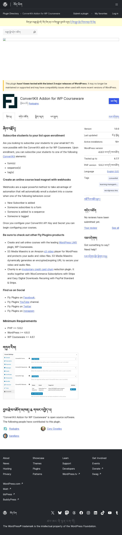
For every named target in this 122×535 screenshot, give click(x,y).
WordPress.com (13, 483)
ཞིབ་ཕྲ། (9, 116)
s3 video (49, 251)
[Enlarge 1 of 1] (74, 356)
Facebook (29, 297)
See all (115, 227)
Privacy (7, 474)
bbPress (9, 494)
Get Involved (99, 458)
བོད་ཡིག (13, 512)
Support (66, 463)
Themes (37, 463)
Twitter (27, 306)
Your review (90, 227)
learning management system (109, 184)
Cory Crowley (54, 428)
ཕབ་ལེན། (114, 101)
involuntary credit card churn (37, 269)
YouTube (24, 301)
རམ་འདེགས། (114, 116)
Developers (68, 468)
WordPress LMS (68, 242)
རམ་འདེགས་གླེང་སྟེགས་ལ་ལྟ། (95, 256)
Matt (7, 488)
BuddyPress (11, 499)
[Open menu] (117, 4)
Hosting (7, 468)
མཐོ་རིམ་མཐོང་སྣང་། (92, 199)
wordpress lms (111, 190)
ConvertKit (9, 156)
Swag (96, 474)
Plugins (36, 468)
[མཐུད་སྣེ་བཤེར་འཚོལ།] (34, 32)
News (6, 463)
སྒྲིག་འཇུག (39, 116)
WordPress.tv (71, 474)
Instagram (28, 310)
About (6, 458)
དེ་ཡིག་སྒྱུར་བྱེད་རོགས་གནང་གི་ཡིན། (83, 22)
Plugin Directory (11, 13)
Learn (65, 458)
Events (96, 463)
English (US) (113, 171)
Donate (97, 468)
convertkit (113, 178)
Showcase (38, 458)
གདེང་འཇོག (23, 116)
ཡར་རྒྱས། (54, 116)
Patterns (37, 474)
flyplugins (34, 103)
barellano (14, 435)
